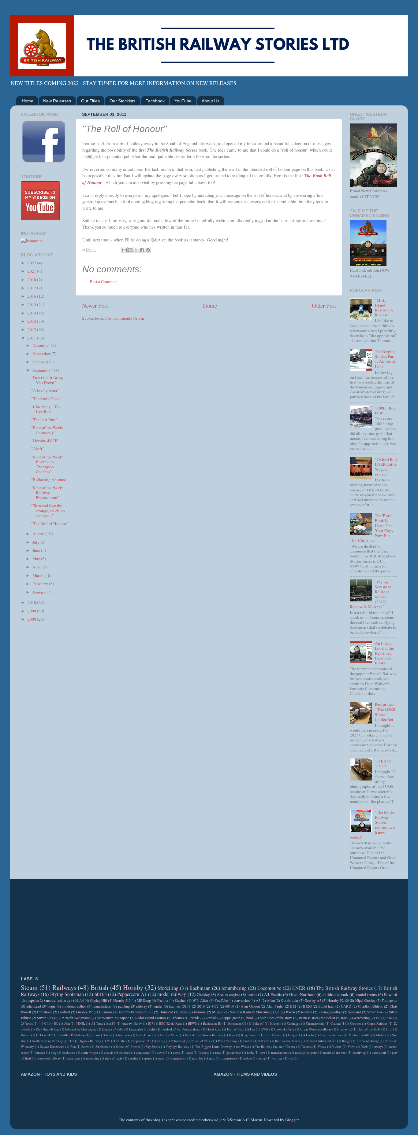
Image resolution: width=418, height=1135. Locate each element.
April (37, 567)
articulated (33, 1006)
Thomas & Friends (186, 1017)
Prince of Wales (201, 1041)
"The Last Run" (44, 419)
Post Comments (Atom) (125, 318)
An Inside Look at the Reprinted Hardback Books (384, 653)
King (232, 1035)
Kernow (200, 1011)
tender (158, 1006)
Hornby (133, 987)
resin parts (73, 1058)
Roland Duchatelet (52, 1047)
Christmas (44, 1011)
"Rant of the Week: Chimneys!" (47, 430)
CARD (346, 1006)
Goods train (289, 1000)
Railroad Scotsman (287, 1041)
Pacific (120, 1041)
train (344, 1017)
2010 (32, 602)
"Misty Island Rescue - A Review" (384, 307)
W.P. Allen (200, 1000)
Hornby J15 (122, 1000)
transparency (229, 1058)
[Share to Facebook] (142, 250)
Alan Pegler (275, 1006)
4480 (55, 1023)
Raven (290, 1011)
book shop (68, 1052)
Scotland (354, 1011)
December (41, 345)
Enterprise (136, 1029)
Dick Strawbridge (47, 1029)
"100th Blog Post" (385, 410)
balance (40, 1052)
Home (27, 100)
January (39, 592)
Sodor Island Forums (150, 1017)
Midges (381, 1035)
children (124, 1052)
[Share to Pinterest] (148, 250)
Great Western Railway (315, 1029)
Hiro (389, 1029)
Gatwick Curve (284, 1029)
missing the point (306, 1052)
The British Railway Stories (344, 988)
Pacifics (163, 1000)
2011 (32, 338)
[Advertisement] (44, 724)
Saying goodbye (330, 1011)
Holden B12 (44, 1035)
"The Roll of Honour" (49, 523)
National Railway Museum (249, 1011)
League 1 (294, 1035)
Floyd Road (213, 1029)
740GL (80, 1023)
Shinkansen (102, 1047)
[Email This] (124, 250)
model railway (171, 994)
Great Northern (302, 994)
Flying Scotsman (67, 994)
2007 (389, 1018)
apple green (232, 1017)
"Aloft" (37, 448)
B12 (293, 1006)
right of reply (113, 1058)
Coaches (355, 1023)
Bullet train (326, 1006)
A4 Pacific (273, 994)
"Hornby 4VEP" (45, 440)
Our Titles (90, 100)
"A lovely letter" (45, 390)
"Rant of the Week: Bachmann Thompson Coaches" (47, 464)
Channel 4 (337, 1023)
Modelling (168, 988)
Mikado (217, 1011)
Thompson (389, 1000)
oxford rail (379, 1052)
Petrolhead (178, 1041)
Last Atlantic (273, 1035)
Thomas (306, 1047)
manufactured (280, 1052)
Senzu (85, 1047)
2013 (32, 321)
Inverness (124, 1035)
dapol (189, 1052)
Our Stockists (122, 100)
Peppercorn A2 (141, 1041)
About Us (210, 100)
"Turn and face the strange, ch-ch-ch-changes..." (48, 510)
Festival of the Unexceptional (181, 1029)
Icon (109, 1035)
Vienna (336, 1047)
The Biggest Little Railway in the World (222, 1047)
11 (189, 1006)
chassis (108, 1052)
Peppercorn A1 (132, 994)
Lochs (310, 1035)
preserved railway (49, 1058)
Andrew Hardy (132, 1023)
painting (124, 1006)
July (36, 542)
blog (53, 1052)
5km (67, 1023)
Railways (64, 987)
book (250, 1017)
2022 (32, 263)
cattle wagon (89, 1052)
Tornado (212, 1017)
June (36, 550)
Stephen (180, 1000)
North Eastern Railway (47, 1041)
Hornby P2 (335, 1000)
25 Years (27, 1023)
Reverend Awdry (367, 1041)
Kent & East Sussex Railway (204, 1035)
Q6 (277, 1011)
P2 (108, 1041)
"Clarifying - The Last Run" (46, 409)
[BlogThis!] (130, 250)
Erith (152, 1029)
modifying (359, 1052)
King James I (250, 1035)
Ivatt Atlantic (145, 1035)
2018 (32, 279)
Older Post (324, 305)
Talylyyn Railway (177, 1047)
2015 (32, 304)
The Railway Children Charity (275, 1047)
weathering (362, 1017)
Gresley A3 (312, 1000)
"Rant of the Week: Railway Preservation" (47, 492)
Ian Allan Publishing (71, 1035)
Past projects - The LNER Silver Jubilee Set (385, 712)
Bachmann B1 (212, 1023)
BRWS (192, 1023)
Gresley (203, 994)
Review (306, 1011)
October (39, 362)
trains (252, 994)
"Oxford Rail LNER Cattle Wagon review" (386, 467)
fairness (204, 1052)
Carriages (293, 1023)
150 (378, 1018)
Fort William (235, 1029)
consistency (143, 1052)
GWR (264, 1029)
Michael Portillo (359, 1035)
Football (64, 1011)
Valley (322, 1047)
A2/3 (112, 1023)
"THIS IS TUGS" (383, 763)
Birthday (275, 1023)
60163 (101, 994)
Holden (25, 1035)
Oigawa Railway (90, 1041)
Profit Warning (227, 1041)
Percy (161, 1041)
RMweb (263, 1041)
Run (73, 1047)
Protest (247, 1041)
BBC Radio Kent (170, 1023)
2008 (32, 619)
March (38, 575)
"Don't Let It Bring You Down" (47, 380)
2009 (32, 611)
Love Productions (331, 1035)
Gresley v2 (344, 1029)
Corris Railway (377, 1023)
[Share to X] (136, 250)
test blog (197, 1058)
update (247, 1058)
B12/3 (307, 1006)
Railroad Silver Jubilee (321, 1041)
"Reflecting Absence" (49, 479)
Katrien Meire (169, 1035)
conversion (242, 1000)
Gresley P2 (84, 1011)
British (99, 987)
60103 (229, 1006)
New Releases (57, 100)
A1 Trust (97, 1023)
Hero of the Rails (368, 1029)
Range (346, 1041)
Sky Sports (153, 1047)
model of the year (335, 1052)
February (40, 583)
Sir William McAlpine (113, 1017)
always (378, 1047)
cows (176, 1052)
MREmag (144, 1000)
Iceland (95, 1035)
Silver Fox (375, 1011)
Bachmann (200, 988)
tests (212, 1058)
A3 (258, 1000)
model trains (366, 994)
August (39, 533)
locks (250, 1052)
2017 (32, 288)
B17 (150, 1023)
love (262, 1052)
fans (218, 1052)
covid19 (162, 1052)
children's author (74, 1006)
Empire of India (112, 1029)
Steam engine (228, 994)
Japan (183, 1011)
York (364, 1047)
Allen (271, 1000)
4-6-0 (42, 1023)
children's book (335, 994)
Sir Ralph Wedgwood (75, 1017)
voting (262, 1058)
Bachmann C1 (237, 1023)
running (133, 1058)
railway (141, 1006)
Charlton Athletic (370, 1006)
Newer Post (95, 305)
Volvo (351, 1047)
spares (148, 1058)
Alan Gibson (250, 1006)
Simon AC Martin (128, 1047)
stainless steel (308, 1017)
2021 (32, 271)
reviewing (92, 1058)
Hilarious (105, 1011)
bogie (51, 1006)
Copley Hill (98, 1000)
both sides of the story (276, 1017)
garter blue (233, 1052)
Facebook (155, 100)
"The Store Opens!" (48, 398)
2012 (32, 329)
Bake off (258, 1023)
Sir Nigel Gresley (362, 1000)
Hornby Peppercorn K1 (136, 1011)
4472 (214, 1006)
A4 (81, 1000)
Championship (315, 1023)
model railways (59, 1000)
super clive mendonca (172, 1058)
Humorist (166, 1011)
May (36, 558)
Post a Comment (104, 281)
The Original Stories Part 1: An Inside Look (386, 359)
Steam (29, 987)
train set (175, 1006)
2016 (32, 296)
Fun (252, 1029)
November (41, 353)
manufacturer (102, 1006)
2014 (32, 313)
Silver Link (45, 1017)
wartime (276, 1058)
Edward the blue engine (80, 1029)
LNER (298, 988)
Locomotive (269, 988)
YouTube (183, 100)
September (42, 370)
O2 (71, 1041)
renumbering (234, 988)
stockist (329, 1017)
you (290, 1058)
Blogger (292, 1119)
